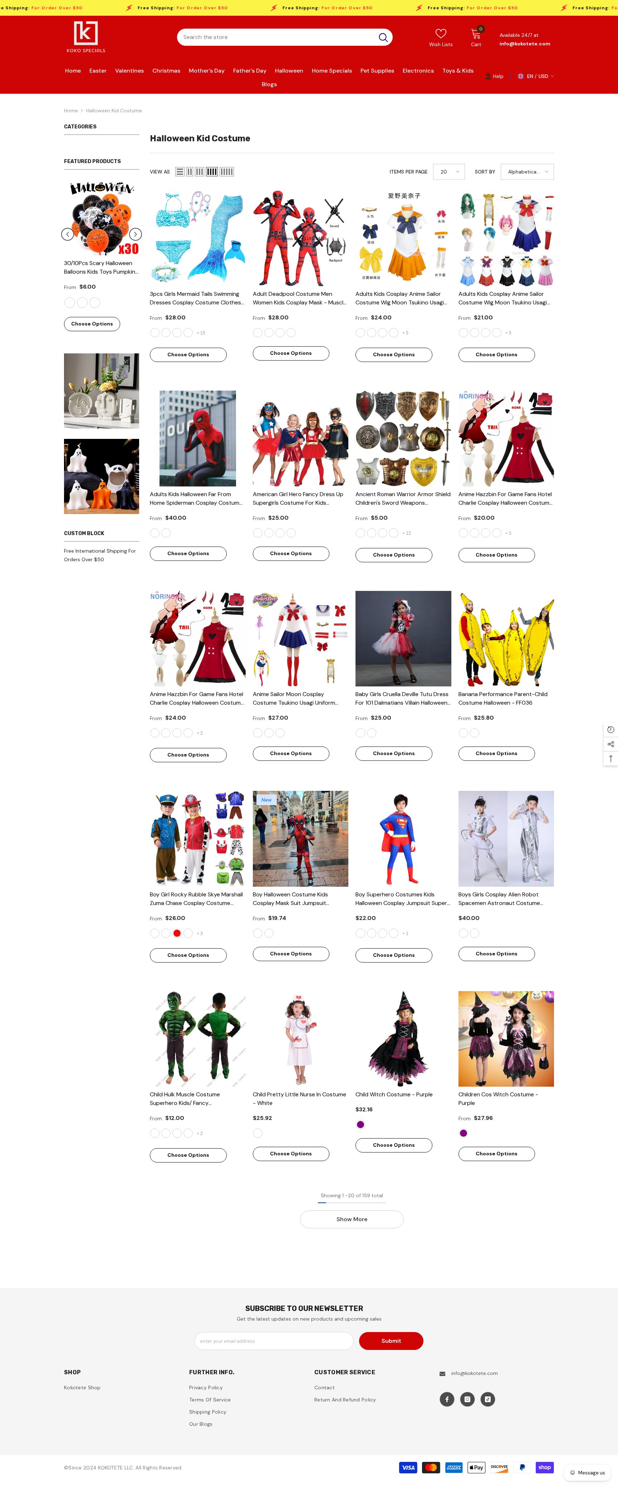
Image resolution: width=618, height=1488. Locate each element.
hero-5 (360, 933)
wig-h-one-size (371, 332)
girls (474, 933)
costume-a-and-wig (155, 733)
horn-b (166, 733)
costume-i (485, 332)
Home (71, 110)
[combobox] (275, 37)
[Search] (285, 37)
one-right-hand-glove (188, 1133)
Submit (391, 1341)
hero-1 (393, 933)
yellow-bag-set (188, 933)
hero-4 (371, 933)
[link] (494, 76)
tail (463, 533)
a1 (258, 733)
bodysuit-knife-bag (258, 933)
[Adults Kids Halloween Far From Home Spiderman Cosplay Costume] (198, 438)
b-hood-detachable (155, 533)
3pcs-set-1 (188, 332)
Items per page (409, 171)
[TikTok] (487, 1399)
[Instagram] (467, 1399)
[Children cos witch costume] (506, 1039)
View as (160, 171)
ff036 (463, 733)
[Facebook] (447, 1399)
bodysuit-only (269, 933)
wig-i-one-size (382, 332)
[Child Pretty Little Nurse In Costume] (301, 1039)
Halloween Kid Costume (114, 110)
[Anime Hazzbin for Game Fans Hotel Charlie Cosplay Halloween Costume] (506, 438)
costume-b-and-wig (188, 733)
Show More (352, 1219)
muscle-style (258, 332)
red (177, 933)
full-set (280, 332)
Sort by (485, 171)
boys (463, 933)
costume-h (474, 332)
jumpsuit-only (291, 332)
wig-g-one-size (360, 332)
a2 (269, 733)
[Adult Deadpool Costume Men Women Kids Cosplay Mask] (301, 239)
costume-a (393, 332)
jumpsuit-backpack (269, 332)
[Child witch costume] (403, 1039)
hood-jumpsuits (166, 533)
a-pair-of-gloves (177, 1133)
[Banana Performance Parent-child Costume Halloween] (506, 639)
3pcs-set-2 (155, 332)
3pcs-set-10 (166, 332)
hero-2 (382, 933)
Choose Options (92, 323)
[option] (101, 259)
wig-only (474, 533)
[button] (135, 234)
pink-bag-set (166, 933)
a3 (280, 733)
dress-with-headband (360, 733)
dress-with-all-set (371, 733)
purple (360, 1124)
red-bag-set (155, 933)
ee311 (474, 733)
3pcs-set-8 (177, 332)
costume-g (463, 332)
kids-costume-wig (496, 533)
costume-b (177, 733)
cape (155, 1133)
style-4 (166, 1133)
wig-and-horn (485, 533)
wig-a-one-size (496, 332)
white (258, 1133)
